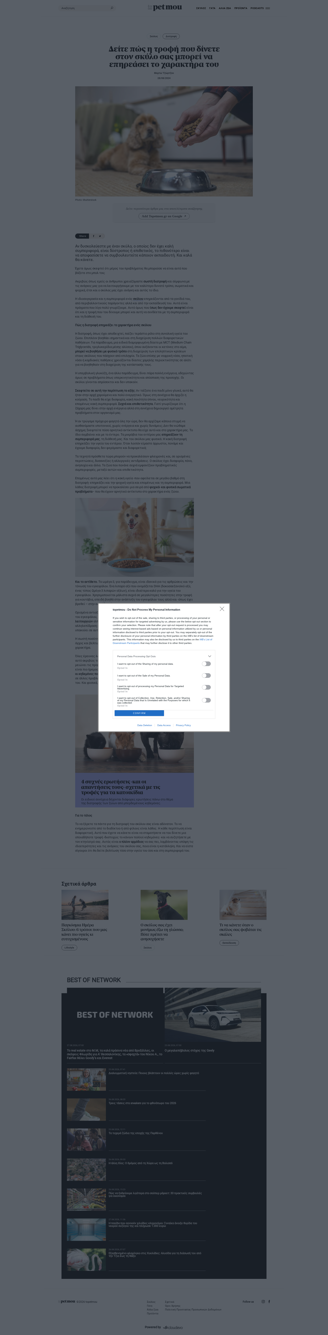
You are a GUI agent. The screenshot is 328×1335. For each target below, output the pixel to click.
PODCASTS (257, 8)
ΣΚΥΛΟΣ (201, 8)
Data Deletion (144, 725)
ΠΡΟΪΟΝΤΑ (240, 8)
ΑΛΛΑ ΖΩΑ (225, 8)
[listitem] (164, 656)
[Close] (223, 610)
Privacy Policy (183, 725)
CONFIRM (139, 713)
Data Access (164, 725)
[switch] (206, 663)
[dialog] (164, 667)
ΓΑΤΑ (212, 8)
